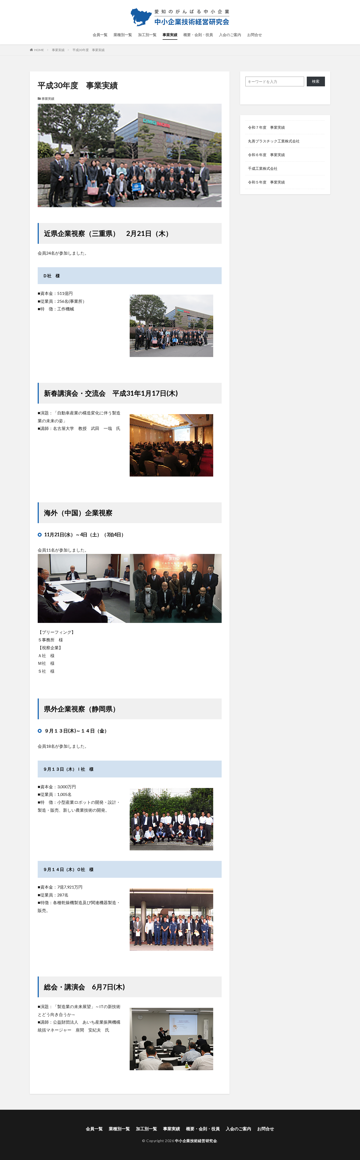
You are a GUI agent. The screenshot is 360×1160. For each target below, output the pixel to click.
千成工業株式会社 (263, 168)
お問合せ (254, 34)
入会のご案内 (230, 34)
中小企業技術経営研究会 (196, 1140)
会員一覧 (100, 34)
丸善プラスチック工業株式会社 (274, 141)
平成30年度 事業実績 (88, 50)
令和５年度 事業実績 (266, 182)
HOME (39, 50)
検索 (315, 81)
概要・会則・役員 (198, 34)
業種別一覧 (123, 34)
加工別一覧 (147, 34)
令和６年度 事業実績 (266, 154)
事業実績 (170, 34)
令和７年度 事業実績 (266, 127)
